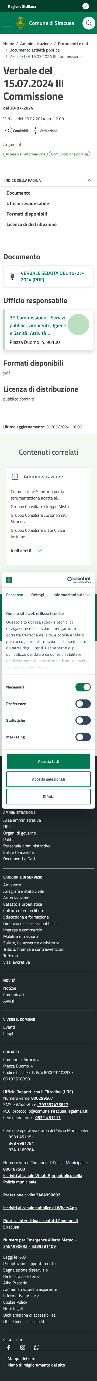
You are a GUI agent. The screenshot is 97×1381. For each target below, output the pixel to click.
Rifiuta (48, 796)
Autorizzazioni (16, 897)
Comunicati (13, 994)
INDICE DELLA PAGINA (22, 180)
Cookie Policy (35, 667)
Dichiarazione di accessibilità (29, 1315)
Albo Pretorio (15, 1283)
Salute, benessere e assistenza (31, 942)
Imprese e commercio (22, 930)
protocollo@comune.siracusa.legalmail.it (50, 1111)
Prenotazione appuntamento (29, 1263)
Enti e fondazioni (18, 852)
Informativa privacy (21, 1295)
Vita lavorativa (16, 962)
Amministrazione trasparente (30, 1289)
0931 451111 (48, 1117)
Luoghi (9, 1033)
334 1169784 (21, 1149)
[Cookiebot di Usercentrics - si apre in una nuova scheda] (68, 579)
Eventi (9, 1027)
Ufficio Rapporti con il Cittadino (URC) (38, 1091)
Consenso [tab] (14, 595)
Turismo (10, 955)
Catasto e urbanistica (22, 904)
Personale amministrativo (26, 846)
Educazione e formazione (26, 917)
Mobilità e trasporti (20, 936)
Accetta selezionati (48, 779)
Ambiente (12, 884)
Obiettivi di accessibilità (25, 1321)
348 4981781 (21, 1143)
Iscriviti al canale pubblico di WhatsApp (40, 1207)
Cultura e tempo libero (23, 910)
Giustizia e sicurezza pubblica (30, 923)
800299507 (42, 1098)
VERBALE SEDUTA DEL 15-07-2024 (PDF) (52, 276)
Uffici (8, 826)
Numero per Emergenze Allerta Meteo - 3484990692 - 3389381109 (39, 1243)
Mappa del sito (21, 1358)
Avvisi (8, 1001)
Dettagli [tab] (38, 595)
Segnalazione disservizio (25, 1270)
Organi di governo (19, 833)
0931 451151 (21, 1137)
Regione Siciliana (22, 6)
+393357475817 (52, 1104)
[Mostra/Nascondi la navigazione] (7, 23)
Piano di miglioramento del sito (36, 1365)
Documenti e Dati (19, 858)
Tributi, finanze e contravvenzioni (33, 949)
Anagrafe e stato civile (23, 891)
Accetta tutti (48, 761)
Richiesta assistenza (21, 1276)
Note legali (13, 1308)
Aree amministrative (22, 820)
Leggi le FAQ (14, 1257)
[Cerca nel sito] (88, 23)
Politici (9, 839)
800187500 (14, 1169)
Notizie (9, 988)
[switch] (83, 703)
